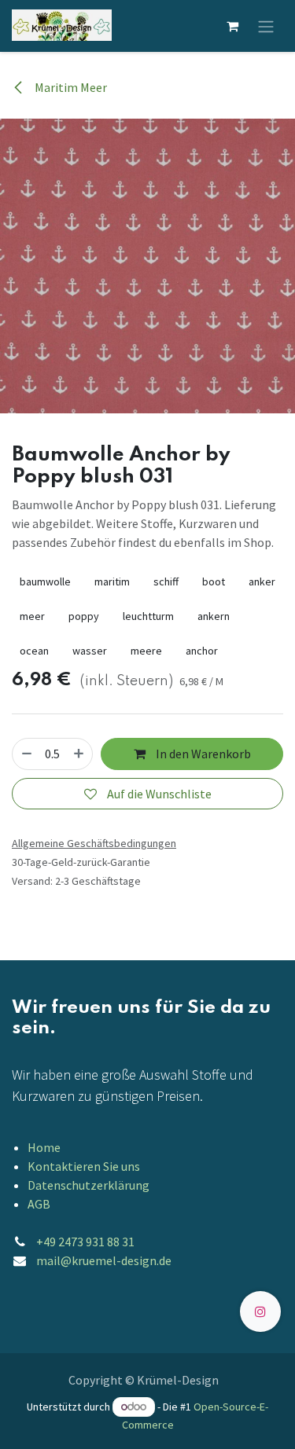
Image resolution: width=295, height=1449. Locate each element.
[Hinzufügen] (79, 754)
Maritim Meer (69, 87)
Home (44, 1147)
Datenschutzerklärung (88, 1185)
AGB (39, 1204)
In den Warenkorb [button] (202, 753)
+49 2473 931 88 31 (85, 1241)
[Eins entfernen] (27, 754)
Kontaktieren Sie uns (84, 1166)
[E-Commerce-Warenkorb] (232, 25)
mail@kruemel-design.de (103, 1260)
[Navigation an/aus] (266, 26)
